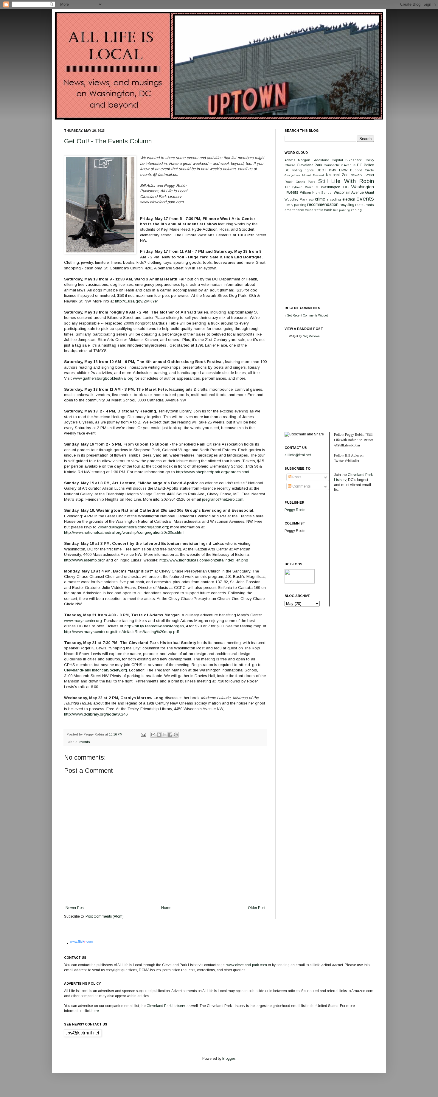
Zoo (310, 199)
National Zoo (337, 175)
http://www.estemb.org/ (84, 560)
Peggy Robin (295, 510)
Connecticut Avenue (340, 165)
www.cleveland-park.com (246, 965)
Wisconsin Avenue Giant (354, 192)
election (348, 199)
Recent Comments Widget (310, 315)
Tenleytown (293, 187)
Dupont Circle (362, 170)
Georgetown (292, 175)
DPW (343, 170)
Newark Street (362, 175)
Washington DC (334, 187)
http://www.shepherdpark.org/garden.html (212, 472)
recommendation (322, 204)
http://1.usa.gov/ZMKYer (136, 301)
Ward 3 (311, 187)
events (84, 742)
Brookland (321, 160)
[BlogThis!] (159, 735)
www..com (81, 941)
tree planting (341, 210)
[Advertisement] (329, 258)
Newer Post (75, 908)
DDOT (321, 170)
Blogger (228, 1058)
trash (328, 210)
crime (320, 199)
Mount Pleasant (313, 175)
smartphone (294, 210)
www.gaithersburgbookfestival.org (103, 378)
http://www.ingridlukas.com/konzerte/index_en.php (203, 560)
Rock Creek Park (300, 182)
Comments (300, 486)
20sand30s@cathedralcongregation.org (133, 527)
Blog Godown (311, 336)
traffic (318, 210)
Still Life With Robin (346, 181)
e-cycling (334, 199)
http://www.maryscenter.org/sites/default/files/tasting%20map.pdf (121, 631)
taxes (309, 210)
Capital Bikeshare (347, 160)
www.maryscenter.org (83, 620)
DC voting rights (299, 170)
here (95, 1011)
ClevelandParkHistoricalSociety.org (95, 670)
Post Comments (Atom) (105, 916)
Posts (296, 477)
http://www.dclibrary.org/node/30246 (96, 714)
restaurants (364, 205)
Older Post (256, 908)
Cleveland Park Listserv (165, 1006)
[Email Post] (143, 734)
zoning (356, 210)
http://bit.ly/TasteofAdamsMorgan (154, 626)
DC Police (365, 165)
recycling (347, 205)
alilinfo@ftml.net (298, 455)
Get (290, 315)
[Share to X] (164, 735)
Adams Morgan (297, 160)
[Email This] (153, 735)
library (289, 205)
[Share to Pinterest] (176, 735)
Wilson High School (316, 192)
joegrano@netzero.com (222, 499)
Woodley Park (296, 199)
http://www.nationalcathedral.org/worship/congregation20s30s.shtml (124, 532)
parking (300, 205)
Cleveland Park (309, 165)
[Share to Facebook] (170, 735)
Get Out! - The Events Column (108, 141)
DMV (332, 170)
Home (166, 908)
